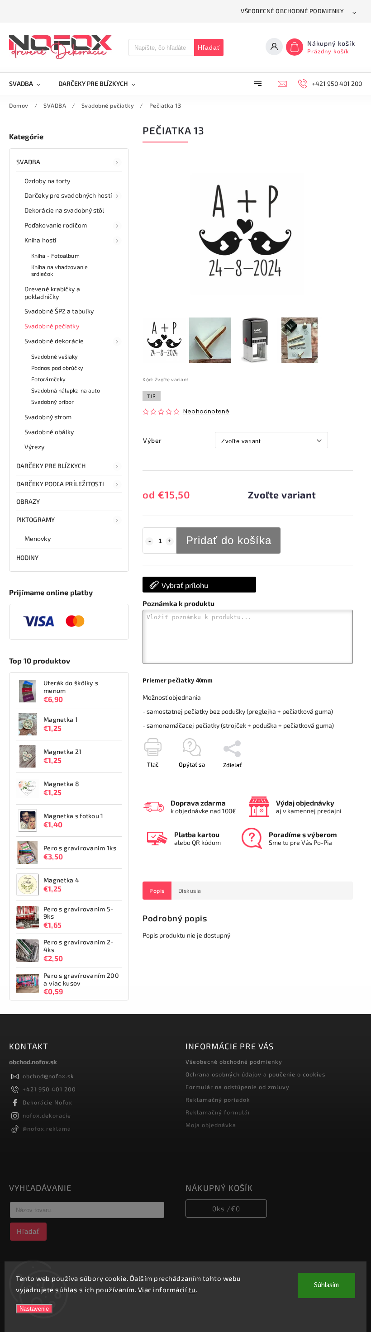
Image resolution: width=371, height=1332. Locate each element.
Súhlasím (326, 1285)
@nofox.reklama (47, 1128)
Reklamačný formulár (218, 1112)
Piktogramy (35, 519)
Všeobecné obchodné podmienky (292, 10)
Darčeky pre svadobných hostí (68, 195)
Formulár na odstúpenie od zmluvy (238, 1086)
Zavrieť (323, 780)
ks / (226, 1208)
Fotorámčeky (48, 379)
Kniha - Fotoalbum (55, 255)
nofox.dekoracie (47, 1115)
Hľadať (209, 47)
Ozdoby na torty (47, 181)
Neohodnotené (206, 412)
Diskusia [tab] (189, 890)
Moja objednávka (211, 1124)
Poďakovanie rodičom (55, 225)
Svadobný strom (47, 417)
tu (192, 1289)
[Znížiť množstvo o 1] (149, 541)
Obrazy (28, 501)
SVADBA (28, 162)
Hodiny (27, 557)
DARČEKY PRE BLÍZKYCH (51, 465)
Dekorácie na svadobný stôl (64, 210)
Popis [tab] (157, 890)
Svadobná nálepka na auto (65, 390)
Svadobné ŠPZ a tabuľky (59, 311)
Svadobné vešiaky (54, 356)
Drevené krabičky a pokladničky (52, 292)
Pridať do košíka (228, 540)
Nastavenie (34, 1308)
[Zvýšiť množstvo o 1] (170, 541)
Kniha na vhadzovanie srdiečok (59, 270)
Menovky (37, 538)
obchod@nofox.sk (48, 1076)
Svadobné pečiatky (51, 326)
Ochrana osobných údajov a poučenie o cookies (255, 1074)
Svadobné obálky (49, 432)
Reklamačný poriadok (218, 1099)
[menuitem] (29, 83)
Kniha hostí (40, 240)
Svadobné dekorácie (54, 341)
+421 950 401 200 (49, 1089)
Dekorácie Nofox (47, 1102)
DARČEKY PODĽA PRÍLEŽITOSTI (60, 484)
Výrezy (34, 446)
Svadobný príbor (52, 401)
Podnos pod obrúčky (57, 367)
